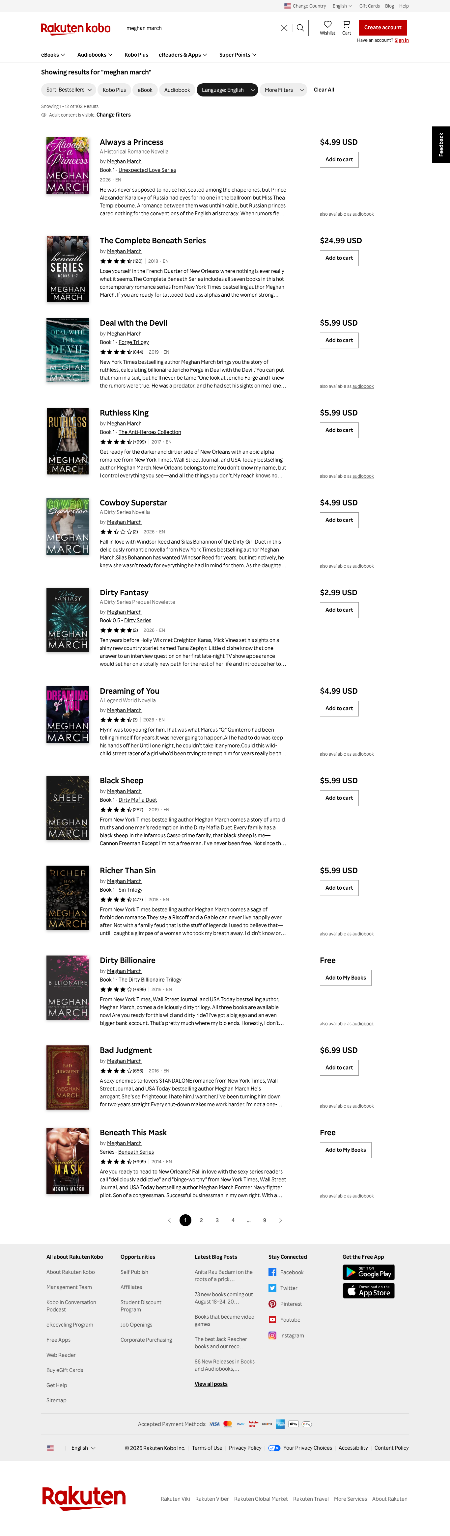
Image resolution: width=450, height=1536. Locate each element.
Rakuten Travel (311, 1499)
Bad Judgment (126, 1050)
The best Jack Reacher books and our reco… (221, 1343)
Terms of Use (207, 1447)
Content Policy (392, 1447)
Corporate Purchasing (146, 1339)
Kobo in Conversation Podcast (71, 1306)
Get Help (56, 1385)
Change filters (114, 114)
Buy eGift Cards (64, 1370)
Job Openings (136, 1324)
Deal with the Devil (133, 322)
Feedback (441, 145)
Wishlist (327, 33)
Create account (383, 27)
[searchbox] (201, 28)
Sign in (402, 40)
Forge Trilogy (134, 342)
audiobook (363, 214)
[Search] (300, 28)
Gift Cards (369, 6)
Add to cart (339, 159)
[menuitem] (54, 55)
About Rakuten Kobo (70, 1272)
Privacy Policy (245, 1447)
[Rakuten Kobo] (75, 29)
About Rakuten (390, 1499)
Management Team (69, 1287)
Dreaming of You (129, 690)
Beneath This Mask (133, 1132)
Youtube (290, 1319)
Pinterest (291, 1304)
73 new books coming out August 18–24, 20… (224, 1298)
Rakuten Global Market (261, 1499)
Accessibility (353, 1447)
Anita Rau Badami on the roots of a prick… (224, 1275)
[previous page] (170, 1220)
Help (404, 6)
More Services (350, 1499)
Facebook (292, 1272)
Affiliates (131, 1287)
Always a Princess (131, 142)
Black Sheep (122, 780)
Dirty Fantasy (124, 592)
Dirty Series (137, 620)
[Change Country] (50, 1448)
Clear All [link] (324, 89)
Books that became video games (224, 1320)
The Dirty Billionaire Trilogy (150, 979)
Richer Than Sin (128, 870)
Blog (389, 6)
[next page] (280, 1220)
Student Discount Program (141, 1306)
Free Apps (58, 1339)
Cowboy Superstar (133, 502)
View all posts (211, 1384)
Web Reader (61, 1355)
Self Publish (134, 1272)
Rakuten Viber (212, 1499)
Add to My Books (345, 977)
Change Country (309, 6)
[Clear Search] (284, 28)
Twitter (288, 1288)
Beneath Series (136, 1151)
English (79, 1447)
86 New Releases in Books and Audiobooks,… (225, 1365)
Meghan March (124, 161)
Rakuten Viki (175, 1499)
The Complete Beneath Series (153, 240)
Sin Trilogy (131, 889)
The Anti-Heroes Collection (150, 432)
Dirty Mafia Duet (138, 799)
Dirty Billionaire (127, 960)
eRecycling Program (69, 1324)
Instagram (292, 1335)
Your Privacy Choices (307, 1447)
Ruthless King (124, 412)
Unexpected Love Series (147, 170)
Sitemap (56, 1400)
